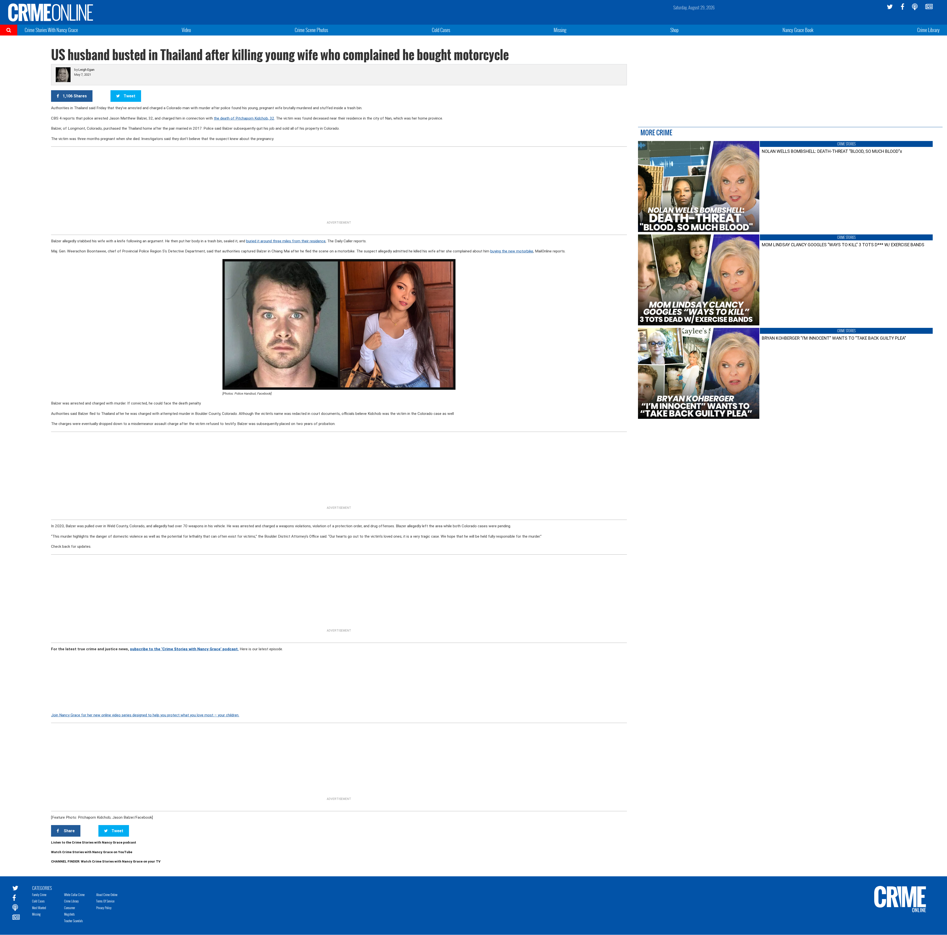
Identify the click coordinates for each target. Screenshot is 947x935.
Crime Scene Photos (311, 30)
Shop (674, 30)
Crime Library (928, 30)
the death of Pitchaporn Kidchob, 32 (244, 118)
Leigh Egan (86, 69)
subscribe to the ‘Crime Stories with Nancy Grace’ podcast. (184, 649)
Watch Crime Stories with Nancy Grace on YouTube (91, 852)
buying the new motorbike (511, 251)
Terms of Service (105, 901)
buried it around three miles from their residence (286, 241)
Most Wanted (39, 907)
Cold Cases (441, 30)
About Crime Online (106, 894)
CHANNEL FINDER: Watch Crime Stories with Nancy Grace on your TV (106, 861)
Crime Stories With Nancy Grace (51, 30)
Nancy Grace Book (798, 30)
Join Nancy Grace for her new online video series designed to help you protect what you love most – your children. (145, 715)
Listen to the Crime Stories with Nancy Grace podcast (93, 842)
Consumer (69, 907)
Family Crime (39, 894)
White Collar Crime (74, 894)
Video (186, 30)
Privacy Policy (103, 907)
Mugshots (69, 914)
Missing (560, 30)
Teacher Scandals (73, 920)
